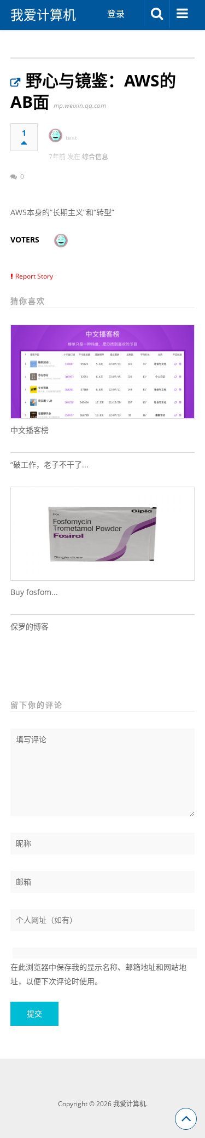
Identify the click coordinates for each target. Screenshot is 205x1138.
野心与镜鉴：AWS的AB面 (93, 91)
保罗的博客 (29, 626)
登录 (116, 14)
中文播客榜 (29, 430)
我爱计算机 (43, 15)
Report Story (34, 276)
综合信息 (95, 156)
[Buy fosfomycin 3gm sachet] (103, 533)
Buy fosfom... (34, 592)
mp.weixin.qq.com (80, 105)
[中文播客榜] (103, 371)
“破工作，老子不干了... (49, 464)
